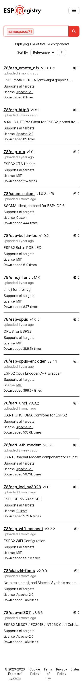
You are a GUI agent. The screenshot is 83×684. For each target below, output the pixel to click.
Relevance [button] (41, 52)
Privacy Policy (61, 671)
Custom (21, 217)
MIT (19, 176)
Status (75, 669)
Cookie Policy (34, 671)
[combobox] (35, 31)
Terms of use (48, 673)
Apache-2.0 (24, 92)
